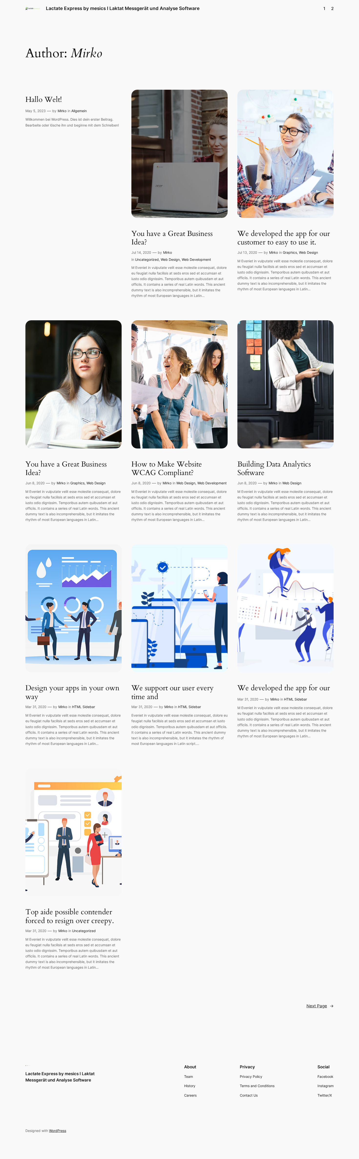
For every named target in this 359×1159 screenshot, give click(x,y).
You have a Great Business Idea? (172, 238)
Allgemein (79, 111)
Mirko (62, 111)
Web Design (170, 259)
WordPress (57, 1131)
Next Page (320, 1005)
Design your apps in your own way (72, 692)
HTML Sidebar (83, 707)
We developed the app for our (283, 688)
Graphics (290, 252)
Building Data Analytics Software (274, 468)
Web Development (196, 259)
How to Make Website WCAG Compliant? (166, 468)
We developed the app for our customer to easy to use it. (283, 238)
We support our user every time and (172, 692)
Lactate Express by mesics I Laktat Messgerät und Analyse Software (123, 8)
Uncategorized (147, 259)
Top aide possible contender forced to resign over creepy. (69, 916)
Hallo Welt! (43, 100)
